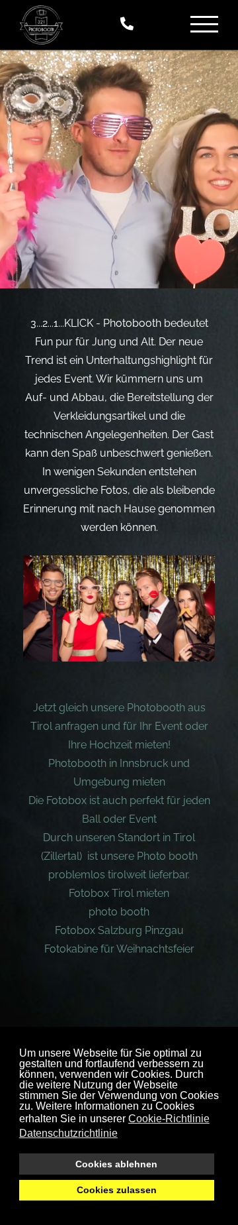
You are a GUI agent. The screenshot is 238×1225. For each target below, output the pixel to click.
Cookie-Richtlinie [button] (169, 1118)
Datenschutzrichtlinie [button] (68, 1133)
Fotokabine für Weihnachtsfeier (119, 949)
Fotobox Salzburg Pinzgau (119, 930)
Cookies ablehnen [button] (116, 1164)
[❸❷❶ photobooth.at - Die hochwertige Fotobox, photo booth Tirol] (41, 24)
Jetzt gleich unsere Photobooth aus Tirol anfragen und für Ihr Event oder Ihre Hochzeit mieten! (119, 726)
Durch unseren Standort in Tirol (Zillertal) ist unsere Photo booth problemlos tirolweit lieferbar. (119, 856)
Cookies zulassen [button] (117, 1190)
